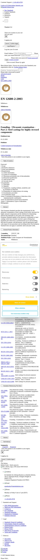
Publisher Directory (10, 515)
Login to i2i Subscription (8, 5)
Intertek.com (19, 5)
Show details (30, 297)
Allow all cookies (20, 302)
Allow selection (20, 308)
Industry (5, 437)
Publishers (4, 77)
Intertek (6, 544)
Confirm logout (14, 43)
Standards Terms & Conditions (13, 522)
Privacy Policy (8, 529)
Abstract (5, 207)
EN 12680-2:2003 (6, 80)
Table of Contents (8, 161)
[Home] (7, 7)
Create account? (14, 59)
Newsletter (7, 539)
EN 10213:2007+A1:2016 (7, 375)
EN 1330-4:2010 (4, 401)
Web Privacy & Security (11, 530)
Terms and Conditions (10, 532)
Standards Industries (10, 512)
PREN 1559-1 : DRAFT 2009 (5, 363)
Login (6, 59)
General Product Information (11, 229)
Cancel (7, 43)
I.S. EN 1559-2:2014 (7, 323)
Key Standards (8, 510)
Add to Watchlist (6, 109)
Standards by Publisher (11, 514)
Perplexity (13, 447)
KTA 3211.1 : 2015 (6, 332)
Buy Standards (8, 10)
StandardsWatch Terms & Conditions (15, 525)
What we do (8, 540)
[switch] (35, 277)
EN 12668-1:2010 (4, 406)
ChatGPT (5, 447)
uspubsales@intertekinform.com (13, 486)
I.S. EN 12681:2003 (7, 347)
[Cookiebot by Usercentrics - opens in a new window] (30, 245)
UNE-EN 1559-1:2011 (8, 378)
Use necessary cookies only (20, 313)
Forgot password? (33, 58)
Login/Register (11, 46)
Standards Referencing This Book (12, 386)
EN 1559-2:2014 (6, 342)
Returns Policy (8, 527)
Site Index (7, 545)
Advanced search (6, 74)
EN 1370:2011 (4, 419)
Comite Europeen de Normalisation (11, 145)
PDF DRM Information (11, 505)
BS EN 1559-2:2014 (7, 351)
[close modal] (6, 36)
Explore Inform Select (20, 67)
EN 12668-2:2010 (4, 391)
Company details (9, 542)
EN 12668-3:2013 (4, 431)
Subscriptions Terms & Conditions (14, 524)
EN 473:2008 (5, 411)
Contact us (7, 509)
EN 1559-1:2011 (6, 358)
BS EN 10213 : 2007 (7, 371)
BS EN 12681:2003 (7, 355)
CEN (2, 79)
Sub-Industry (6, 441)
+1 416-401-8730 (17, 2)
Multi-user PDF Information (12, 507)
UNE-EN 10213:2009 (7, 381)
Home (2, 75)
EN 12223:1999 (4, 427)
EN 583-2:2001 (3, 416)
